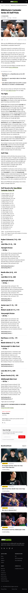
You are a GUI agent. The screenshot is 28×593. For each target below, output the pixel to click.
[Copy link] (7, 40)
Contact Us (3, 572)
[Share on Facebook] (2, 40)
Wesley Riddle (5, 16)
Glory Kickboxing (18, 560)
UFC (16, 556)
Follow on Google (23, 39)
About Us (3, 568)
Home (2, 5)
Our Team (3, 570)
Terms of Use (14, 589)
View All (24, 445)
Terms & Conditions (5, 581)
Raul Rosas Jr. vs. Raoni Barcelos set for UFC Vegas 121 (13, 74)
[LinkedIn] (2, 422)
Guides (2, 562)
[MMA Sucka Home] (14, 1)
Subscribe (22, 436)
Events (2, 558)
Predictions (7, 5)
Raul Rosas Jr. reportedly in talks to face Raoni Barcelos (14, 79)
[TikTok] (12, 548)
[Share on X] (5, 40)
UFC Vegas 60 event (11, 90)
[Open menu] (2, 1)
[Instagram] (9, 548)
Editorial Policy (4, 579)
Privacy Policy (4, 576)
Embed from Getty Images (7, 407)
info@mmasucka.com (19, 568)
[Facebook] (7, 548)
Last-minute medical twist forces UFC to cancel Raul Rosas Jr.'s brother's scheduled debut (14, 83)
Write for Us (3, 574)
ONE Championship (19, 558)
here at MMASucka (13, 67)
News (2, 556)
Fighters (2, 560)
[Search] (26, 1)
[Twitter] (4, 422)
